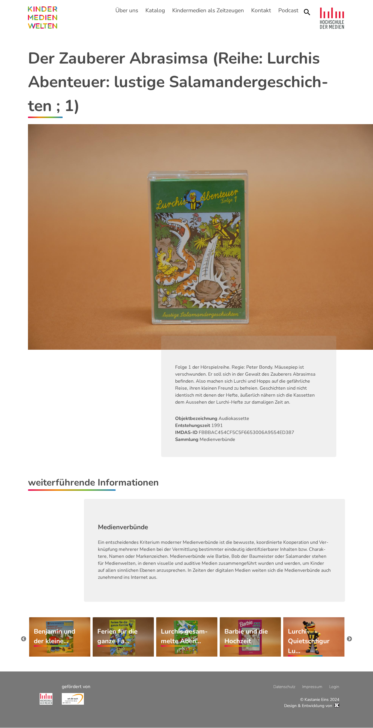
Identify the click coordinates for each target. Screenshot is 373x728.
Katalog (155, 10)
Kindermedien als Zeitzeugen (208, 10)
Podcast (288, 10)
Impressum (312, 687)
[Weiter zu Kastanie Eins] (336, 705)
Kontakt (261, 10)
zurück (24, 639)
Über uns (126, 10)
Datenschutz (284, 687)
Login (334, 687)
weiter (349, 639)
